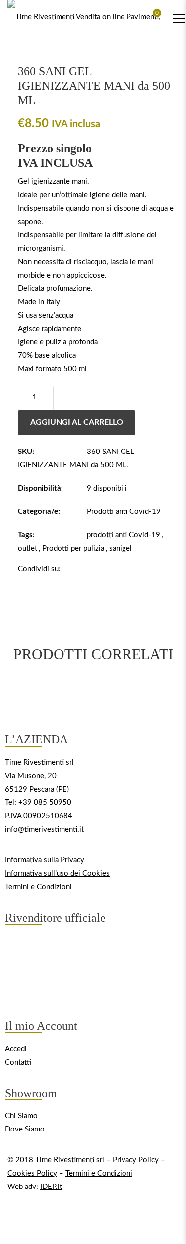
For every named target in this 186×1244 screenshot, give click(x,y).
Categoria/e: (39, 511)
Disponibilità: (40, 488)
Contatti (18, 1062)
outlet (27, 548)
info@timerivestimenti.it (44, 829)
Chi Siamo (21, 1116)
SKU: (26, 451)
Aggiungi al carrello (76, 422)
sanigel (120, 548)
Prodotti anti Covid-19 (124, 511)
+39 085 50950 (44, 802)
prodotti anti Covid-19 (123, 535)
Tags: (26, 535)
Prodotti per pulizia (73, 548)
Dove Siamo (25, 1129)
